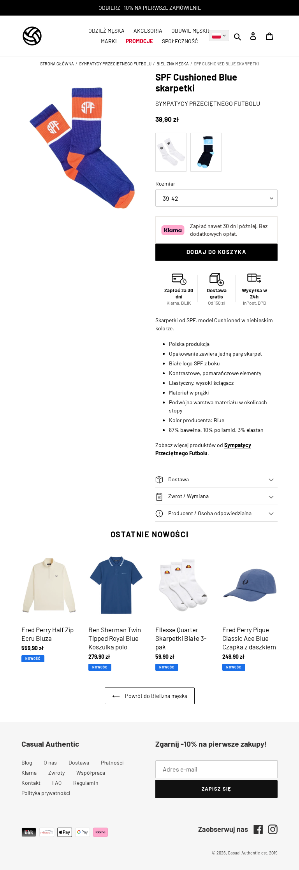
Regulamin (85, 782)
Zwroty (56, 772)
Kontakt (30, 782)
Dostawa (79, 762)
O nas (50, 762)
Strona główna (57, 63)
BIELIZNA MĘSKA (173, 63)
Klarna (29, 772)
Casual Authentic (244, 852)
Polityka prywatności (45, 792)
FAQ (57, 782)
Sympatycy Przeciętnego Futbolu (115, 63)
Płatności (112, 762)
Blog (26, 762)
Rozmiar (165, 183)
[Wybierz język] (219, 35)
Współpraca (90, 772)
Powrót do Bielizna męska (155, 696)
